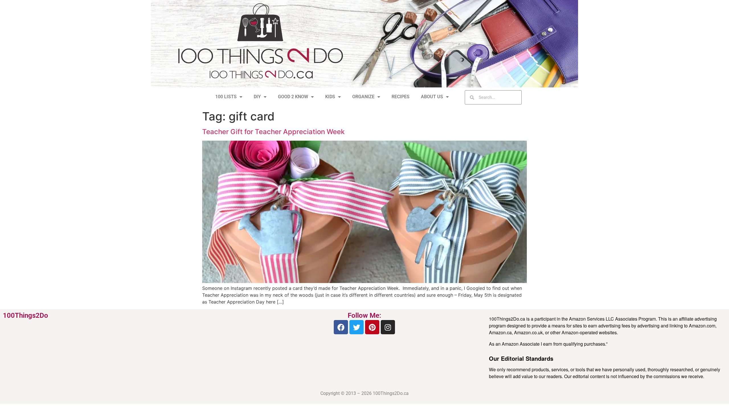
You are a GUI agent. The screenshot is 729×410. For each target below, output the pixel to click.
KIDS (330, 96)
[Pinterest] (372, 327)
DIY (257, 96)
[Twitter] (356, 327)
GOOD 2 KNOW (293, 96)
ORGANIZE (363, 96)
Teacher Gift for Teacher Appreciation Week (273, 132)
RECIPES (400, 96)
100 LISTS (226, 96)
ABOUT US (432, 96)
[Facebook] (341, 327)
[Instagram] (388, 327)
